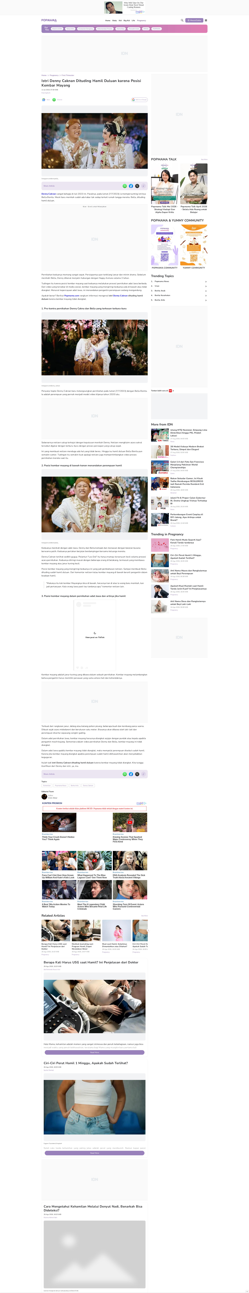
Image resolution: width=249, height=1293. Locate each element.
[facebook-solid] (131, 186)
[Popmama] (49, 20)
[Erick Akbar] (44, 797)
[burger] (206, 20)
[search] (182, 20)
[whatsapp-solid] (125, 186)
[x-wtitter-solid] (137, 186)
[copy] (143, 186)
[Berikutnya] (148, 923)
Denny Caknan (120, 295)
